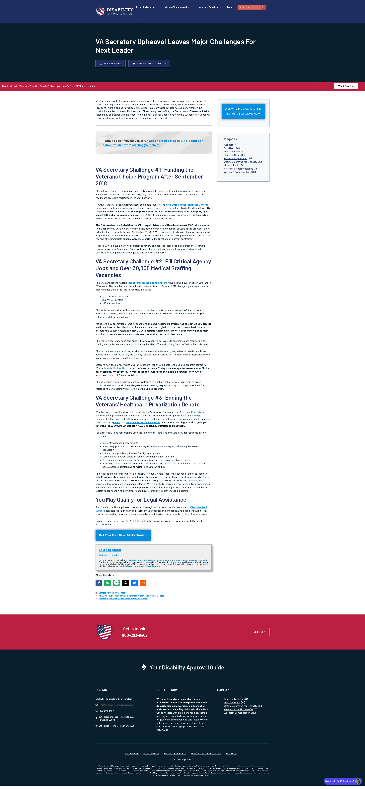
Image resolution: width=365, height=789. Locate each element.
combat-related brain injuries (143, 422)
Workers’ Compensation (177, 7)
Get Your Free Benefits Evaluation (123, 535)
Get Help (259, 631)
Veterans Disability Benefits (113, 593)
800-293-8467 (135, 635)
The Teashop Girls (138, 560)
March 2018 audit (114, 368)
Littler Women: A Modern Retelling (191, 560)
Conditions (229, 148)
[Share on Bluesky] (134, 583)
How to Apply (231, 165)
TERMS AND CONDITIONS (206, 753)
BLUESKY (231, 753)
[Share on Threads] (125, 583)
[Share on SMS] (116, 583)
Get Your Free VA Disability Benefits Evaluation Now (243, 111)
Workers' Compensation (237, 172)
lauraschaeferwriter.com (128, 566)
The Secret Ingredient (158, 560)
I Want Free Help (346, 86)
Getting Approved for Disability (240, 161)
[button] (137, 15)
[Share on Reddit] (143, 583)
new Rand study (195, 412)
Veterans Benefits (208, 7)
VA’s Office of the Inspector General (187, 204)
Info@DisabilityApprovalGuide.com (117, 705)
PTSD (116, 422)
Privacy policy (175, 753)
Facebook (132, 753)
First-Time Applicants (235, 158)
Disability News (232, 155)
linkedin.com (153, 566)
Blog (229, 7)
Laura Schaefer (110, 550)
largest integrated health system (147, 282)
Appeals (228, 144)
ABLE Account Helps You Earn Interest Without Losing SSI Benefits (132, 596)
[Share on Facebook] (99, 583)
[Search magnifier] (263, 7)
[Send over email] (107, 583)
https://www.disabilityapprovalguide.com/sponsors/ (245, 766)
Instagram (151, 753)
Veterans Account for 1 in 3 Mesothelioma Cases (123, 599)
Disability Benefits (145, 7)
